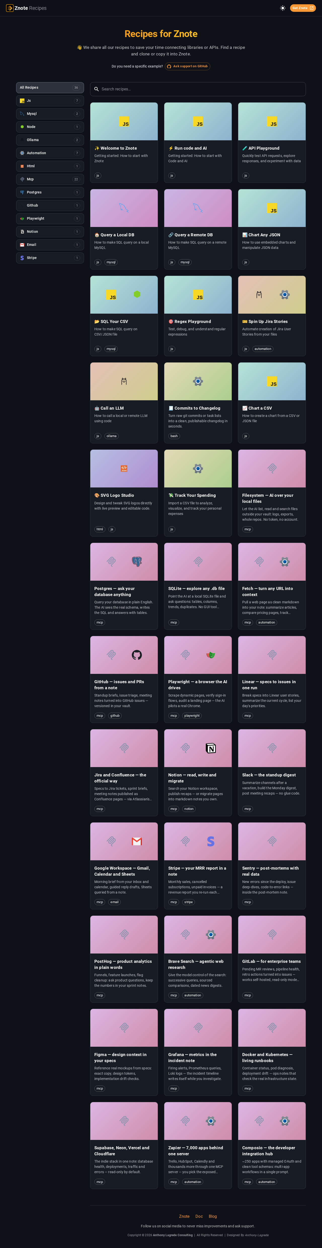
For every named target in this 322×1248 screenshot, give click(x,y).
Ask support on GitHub (190, 66)
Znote (184, 1216)
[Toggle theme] (283, 8)
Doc (199, 1216)
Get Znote (300, 8)
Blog (213, 1216)
